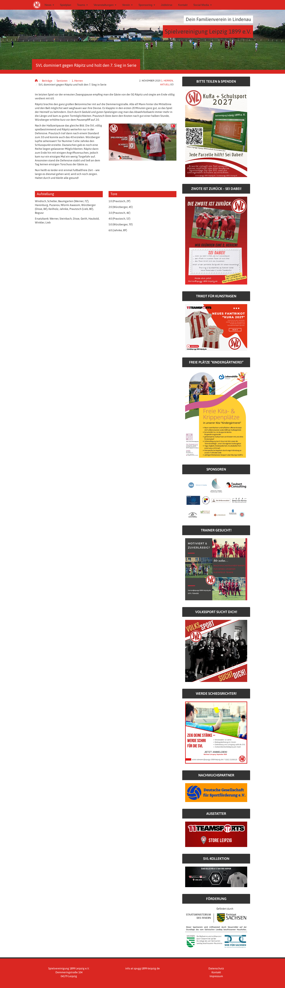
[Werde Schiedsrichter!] (216, 732)
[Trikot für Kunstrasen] (216, 327)
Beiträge (47, 80)
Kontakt (182, 4)
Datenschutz (216, 968)
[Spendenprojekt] (216, 133)
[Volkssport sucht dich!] (216, 650)
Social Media (201, 4)
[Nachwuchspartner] (216, 792)
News (48, 4)
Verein (126, 4)
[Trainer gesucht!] (216, 569)
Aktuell (165, 84)
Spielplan (65, 4)
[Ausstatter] (216, 834)
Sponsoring (145, 4)
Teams (81, 4)
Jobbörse (166, 4)
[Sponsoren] (216, 497)
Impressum (216, 976)
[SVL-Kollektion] (216, 876)
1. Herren (77, 80)
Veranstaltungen (104, 4)
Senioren (62, 80)
